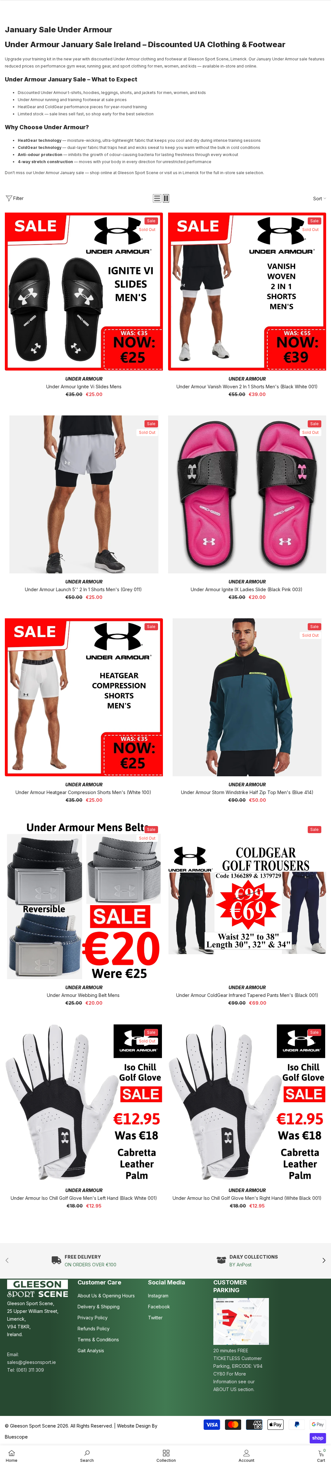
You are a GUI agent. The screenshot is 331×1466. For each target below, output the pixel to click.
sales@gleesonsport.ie (31, 1362)
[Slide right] (323, 1260)
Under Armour (83, 379)
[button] (157, 198)
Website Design (134, 1426)
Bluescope (16, 1437)
